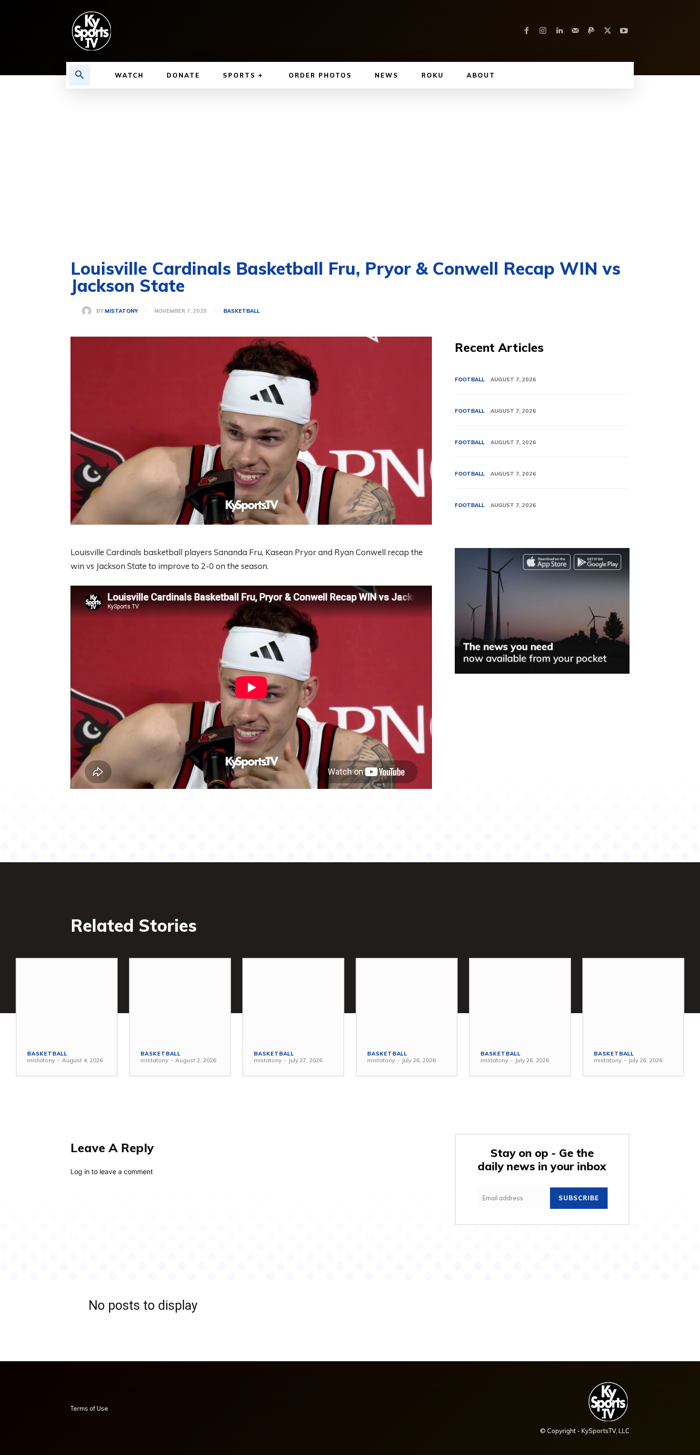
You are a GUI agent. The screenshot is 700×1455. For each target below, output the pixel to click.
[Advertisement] (350, 160)
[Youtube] (624, 31)
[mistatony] (89, 311)
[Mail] (575, 31)
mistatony (121, 311)
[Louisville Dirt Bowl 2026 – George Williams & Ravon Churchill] (520, 999)
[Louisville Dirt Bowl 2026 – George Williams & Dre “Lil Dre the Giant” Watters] (293, 999)
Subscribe (579, 1198)
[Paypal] (591, 31)
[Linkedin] (559, 31)
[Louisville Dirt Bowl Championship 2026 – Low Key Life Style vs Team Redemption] (180, 999)
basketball (241, 311)
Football (469, 379)
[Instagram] (543, 31)
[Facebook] (526, 31)
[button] (79, 75)
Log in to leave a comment (111, 1171)
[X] (607, 31)
